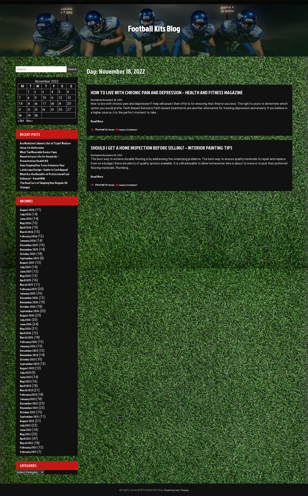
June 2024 (26, 324)
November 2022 (29, 408)
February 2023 (28, 395)
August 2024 (27, 315)
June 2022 (25, 430)
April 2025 (25, 280)
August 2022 (27, 421)
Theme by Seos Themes (176, 490)
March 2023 (26, 390)
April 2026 (25, 227)
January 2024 (28, 346)
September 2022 (29, 416)
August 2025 (27, 263)
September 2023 (29, 364)
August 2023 (27, 368)
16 (36, 104)
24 (43, 109)
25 (52, 109)
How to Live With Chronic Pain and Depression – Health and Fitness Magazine (167, 92)
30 (36, 115)
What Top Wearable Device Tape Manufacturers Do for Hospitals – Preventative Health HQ (39, 156)
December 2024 (29, 298)
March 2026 (26, 232)
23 (36, 109)
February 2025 (28, 289)
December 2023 (29, 351)
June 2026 (26, 219)
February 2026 (28, 236)
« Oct (21, 121)
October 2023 (27, 359)
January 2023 (27, 399)
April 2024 (25, 333)
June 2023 (25, 377)
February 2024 (28, 342)
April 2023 (25, 386)
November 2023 (29, 355)
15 (29, 104)
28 (20, 115)
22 (29, 109)
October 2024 (28, 307)
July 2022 (25, 425)
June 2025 (26, 271)
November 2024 (29, 302)
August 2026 (27, 210)
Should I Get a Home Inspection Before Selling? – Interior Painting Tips (161, 147)
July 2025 (25, 267)
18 (52, 104)
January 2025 (28, 293)
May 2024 (25, 329)
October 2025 (28, 254)
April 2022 (25, 438)
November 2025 (29, 249)
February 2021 (28, 452)
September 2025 (29, 258)
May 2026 (25, 223)
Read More (97, 121)
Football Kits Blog (154, 28)
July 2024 (25, 320)
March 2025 (26, 285)
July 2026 (25, 214)
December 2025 (29, 245)
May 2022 (25, 434)
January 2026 (28, 241)
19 (59, 104)
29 (29, 115)
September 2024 (29, 311)
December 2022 (29, 403)
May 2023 (25, 381)
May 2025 (25, 276)
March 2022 (26, 443)
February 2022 (28, 447)
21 (20, 109)
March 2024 (26, 337)
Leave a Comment (128, 129)
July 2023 (25, 373)
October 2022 (27, 412)
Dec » (29, 121)
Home (111, 129)
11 (52, 98)
